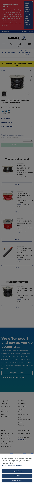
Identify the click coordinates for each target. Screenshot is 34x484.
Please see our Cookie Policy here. (12, 465)
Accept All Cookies (17, 471)
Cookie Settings (17, 480)
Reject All (17, 476)
